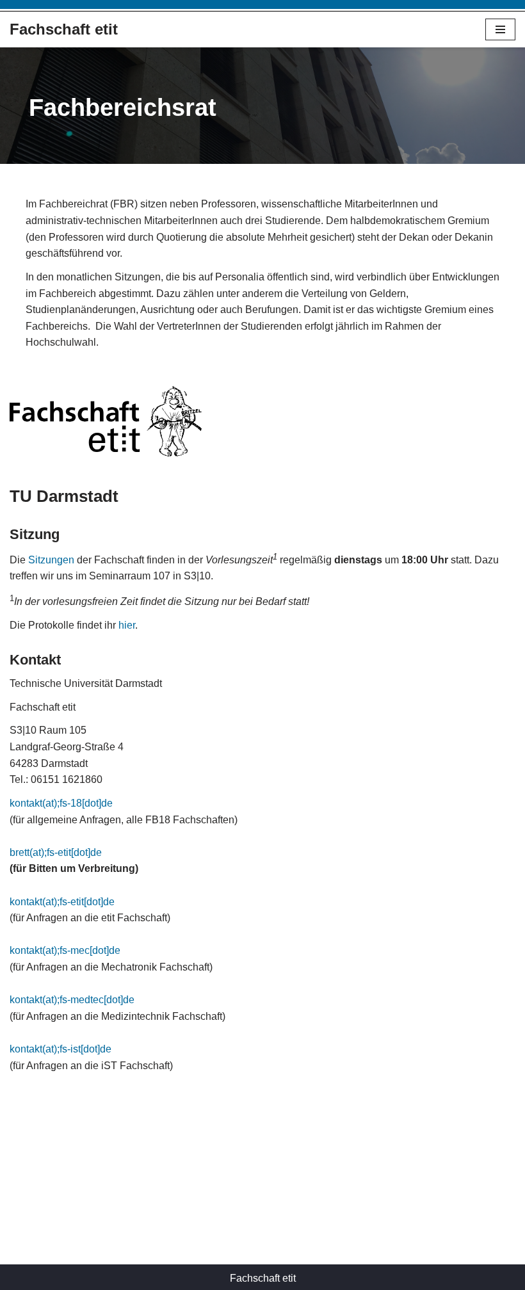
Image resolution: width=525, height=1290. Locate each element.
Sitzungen (51, 559)
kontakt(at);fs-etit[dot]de (62, 901)
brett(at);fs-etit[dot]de (56, 852)
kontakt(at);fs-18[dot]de (61, 803)
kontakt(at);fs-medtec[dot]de (72, 999)
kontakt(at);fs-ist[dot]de (60, 1049)
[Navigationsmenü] (500, 29)
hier (126, 625)
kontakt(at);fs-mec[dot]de (65, 950)
